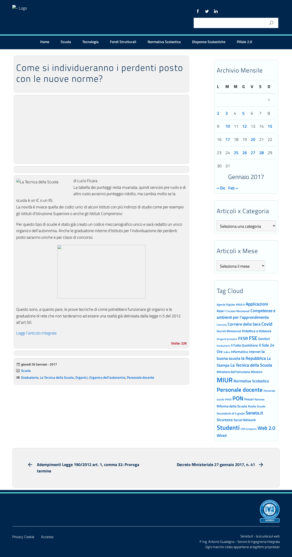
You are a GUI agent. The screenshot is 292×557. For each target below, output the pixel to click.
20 (253, 139)
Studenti (228, 427)
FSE (253, 338)
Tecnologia (90, 41)
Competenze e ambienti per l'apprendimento (246, 313)
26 (244, 153)
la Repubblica (253, 358)
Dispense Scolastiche (208, 41)
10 (227, 126)
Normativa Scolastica (164, 41)
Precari (249, 399)
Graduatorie (29, 377)
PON (237, 398)
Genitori (264, 338)
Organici (81, 377)
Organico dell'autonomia (107, 377)
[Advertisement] (101, 129)
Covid (266, 324)
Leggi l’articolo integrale (36, 333)
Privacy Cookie (23, 536)
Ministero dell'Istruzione (233, 371)
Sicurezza (225, 420)
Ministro (256, 371)
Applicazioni (257, 304)
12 (244, 126)
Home (44, 41)
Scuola (66, 41)
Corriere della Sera (244, 324)
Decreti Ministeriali (229, 331)
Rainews (260, 399)
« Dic (221, 188)
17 (227, 139)
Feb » (233, 188)
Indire (227, 352)
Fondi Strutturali (123, 41)
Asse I (221, 310)
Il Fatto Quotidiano (244, 345)
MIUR (225, 380)
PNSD (228, 399)
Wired (222, 435)
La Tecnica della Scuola (57, 377)
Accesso (47, 536)
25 (236, 153)
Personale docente (140, 377)
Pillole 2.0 (244, 41)
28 (261, 153)
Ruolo (252, 406)
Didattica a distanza (256, 331)
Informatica (239, 351)
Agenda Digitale (226, 305)
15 (270, 126)
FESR (243, 338)
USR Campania (249, 429)
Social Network (245, 419)
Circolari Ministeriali (238, 311)
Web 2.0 (266, 428)
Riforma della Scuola (232, 406)
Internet (255, 351)
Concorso (222, 324)
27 (253, 153)
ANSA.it (240, 304)
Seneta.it (254, 412)
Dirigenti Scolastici (227, 339)
